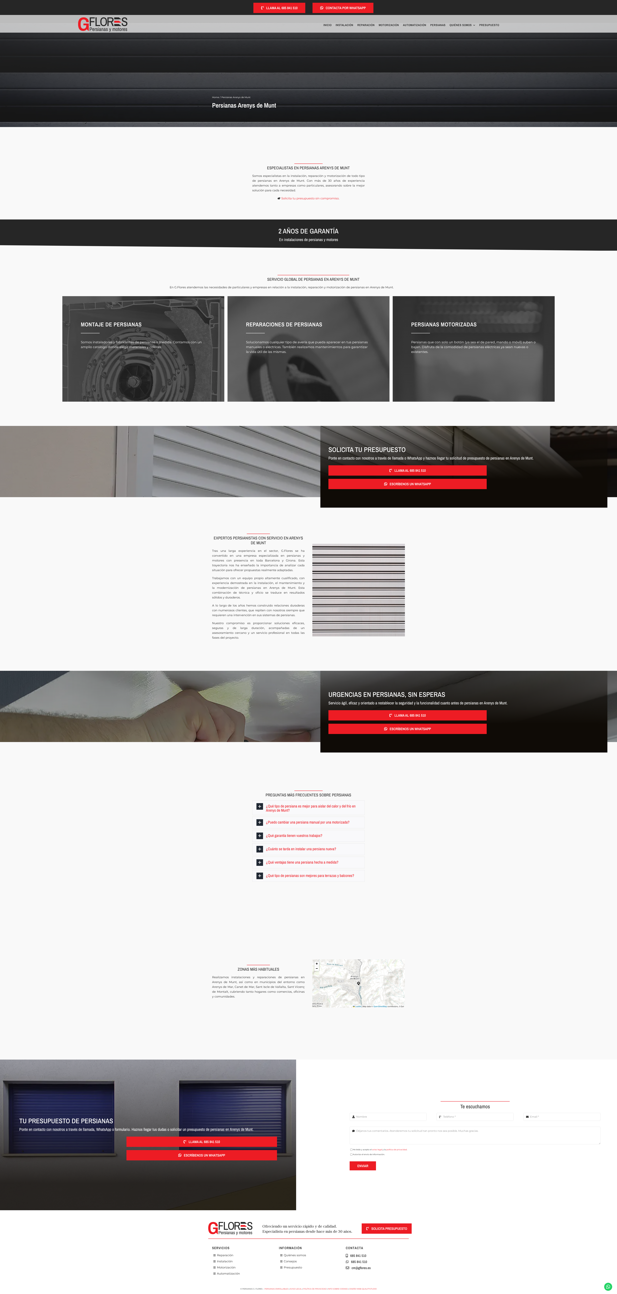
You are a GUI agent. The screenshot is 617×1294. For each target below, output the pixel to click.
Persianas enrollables (276, 1289)
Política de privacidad (314, 1289)
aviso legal (377, 1149)
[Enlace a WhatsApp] (608, 1287)
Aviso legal (296, 1289)
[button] (308, 808)
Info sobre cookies (338, 1289)
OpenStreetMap (380, 1006)
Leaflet (358, 1006)
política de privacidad (396, 1149)
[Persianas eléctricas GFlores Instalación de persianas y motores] (102, 19)
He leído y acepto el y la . (380, 1149)
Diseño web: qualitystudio (363, 1289)
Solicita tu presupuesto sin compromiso (310, 198)
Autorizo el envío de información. (369, 1154)
